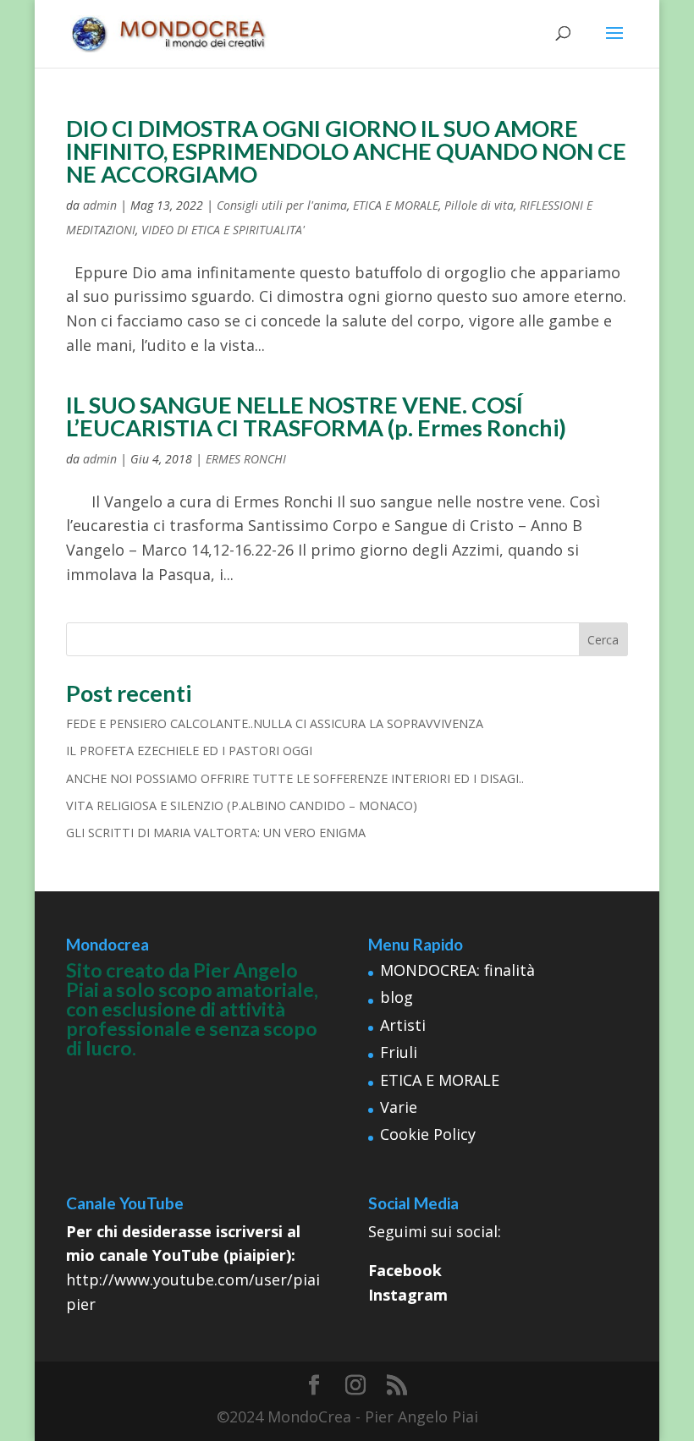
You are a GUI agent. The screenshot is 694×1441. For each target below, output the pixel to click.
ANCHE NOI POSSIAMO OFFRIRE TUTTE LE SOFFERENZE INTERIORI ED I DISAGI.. (295, 778)
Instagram (408, 1295)
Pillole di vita (479, 205)
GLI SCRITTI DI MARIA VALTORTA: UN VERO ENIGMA (216, 833)
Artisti (403, 1025)
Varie (398, 1107)
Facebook (405, 1270)
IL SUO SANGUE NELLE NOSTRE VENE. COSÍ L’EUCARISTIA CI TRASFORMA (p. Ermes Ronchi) (316, 416)
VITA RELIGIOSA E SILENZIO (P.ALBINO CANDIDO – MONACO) (241, 805)
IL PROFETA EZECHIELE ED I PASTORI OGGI (189, 750)
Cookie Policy (428, 1134)
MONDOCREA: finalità (457, 970)
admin (100, 205)
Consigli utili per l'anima (282, 205)
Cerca (603, 640)
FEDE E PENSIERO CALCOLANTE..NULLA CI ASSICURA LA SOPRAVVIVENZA (274, 723)
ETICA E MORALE (395, 205)
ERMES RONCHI (246, 459)
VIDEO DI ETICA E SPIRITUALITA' (223, 230)
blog (396, 997)
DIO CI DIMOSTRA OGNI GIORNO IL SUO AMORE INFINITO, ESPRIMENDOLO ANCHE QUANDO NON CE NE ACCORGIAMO (346, 151)
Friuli (398, 1052)
